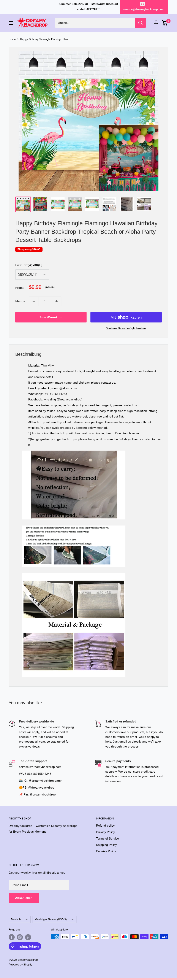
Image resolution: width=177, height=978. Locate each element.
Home (12, 39)
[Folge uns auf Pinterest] (28, 937)
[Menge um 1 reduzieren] (33, 301)
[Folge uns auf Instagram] (20, 937)
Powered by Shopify (20, 964)
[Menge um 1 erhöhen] (56, 301)
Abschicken (24, 898)
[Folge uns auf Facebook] (12, 937)
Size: (29, 265)
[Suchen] (140, 23)
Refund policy (105, 825)
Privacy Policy (105, 832)
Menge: (20, 301)
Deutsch (16, 919)
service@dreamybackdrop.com (143, 9)
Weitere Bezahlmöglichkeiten (126, 328)
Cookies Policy (106, 851)
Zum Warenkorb (51, 317)
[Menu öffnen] (11, 23)
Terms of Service (107, 838)
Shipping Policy (106, 844)
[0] (165, 22)
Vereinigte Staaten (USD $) (51, 919)
